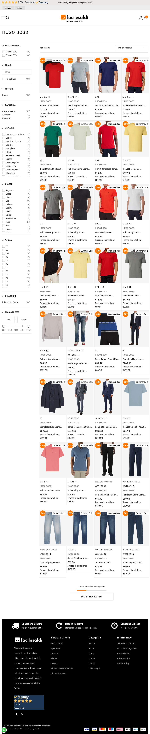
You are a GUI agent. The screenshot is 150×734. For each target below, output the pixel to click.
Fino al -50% (11, 55)
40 (7, 257)
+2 (130, 224)
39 (7, 250)
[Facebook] (16, 714)
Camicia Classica (13, 141)
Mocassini (10, 173)
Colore (8, 184)
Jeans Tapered (12, 169)
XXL (42, 160)
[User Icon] (141, 18)
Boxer (8, 138)
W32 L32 (44, 549)
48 (7, 281)
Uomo (5, 95)
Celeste (9, 204)
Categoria (10, 105)
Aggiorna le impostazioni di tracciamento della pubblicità (22, 729)
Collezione (10, 296)
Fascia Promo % (13, 45)
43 (7, 267)
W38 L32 (99, 486)
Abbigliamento (8, 111)
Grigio (8, 215)
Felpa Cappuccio (13, 155)
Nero (8, 222)
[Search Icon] (7, 18)
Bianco (9, 197)
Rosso (9, 229)
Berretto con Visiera (15, 134)
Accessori (6, 115)
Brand (8, 65)
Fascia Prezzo (12, 312)
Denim (9, 208)
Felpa (8, 152)
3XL (8, 253)
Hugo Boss (11, 79)
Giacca (9, 159)
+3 (47, 350)
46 (7, 278)
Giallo (8, 211)
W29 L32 (72, 350)
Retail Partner (46, 725)
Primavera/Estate (10, 302)
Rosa (8, 225)
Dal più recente (125, 48)
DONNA (8, 8)
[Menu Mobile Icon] (3, 18)
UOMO (19, 8)
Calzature (6, 118)
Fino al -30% (11, 52)
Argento (9, 190)
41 (7, 260)
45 (7, 274)
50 (7, 285)
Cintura (9, 145)
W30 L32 (80, 350)
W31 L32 (72, 355)
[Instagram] (22, 714)
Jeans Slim (11, 166)
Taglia (8, 240)
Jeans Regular (12, 162)
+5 (77, 355)
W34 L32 (108, 482)
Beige (8, 194)
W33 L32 (99, 482)
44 (7, 271)
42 (7, 264)
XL (45, 97)
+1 (48, 97)
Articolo (9, 128)
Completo (10, 148)
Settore (9, 89)
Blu (7, 201)
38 (7, 246)
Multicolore (11, 218)
